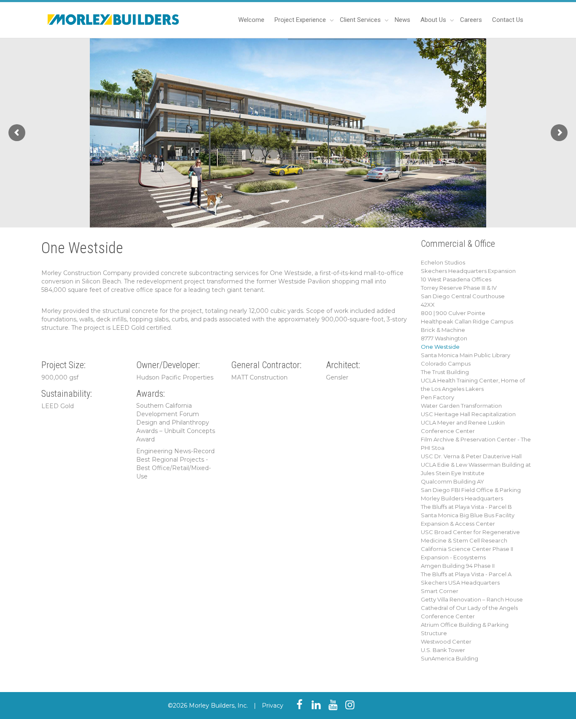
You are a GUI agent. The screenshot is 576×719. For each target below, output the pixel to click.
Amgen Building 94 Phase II (458, 565)
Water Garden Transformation (461, 405)
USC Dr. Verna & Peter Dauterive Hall (471, 456)
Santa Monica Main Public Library (465, 355)
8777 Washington (444, 338)
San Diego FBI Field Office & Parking (471, 489)
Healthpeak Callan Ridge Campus (467, 321)
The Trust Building (445, 372)
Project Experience (301, 20)
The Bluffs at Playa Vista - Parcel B (466, 506)
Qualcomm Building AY (452, 481)
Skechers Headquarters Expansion (468, 270)
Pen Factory (437, 397)
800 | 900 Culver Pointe (453, 313)
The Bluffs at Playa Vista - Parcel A (466, 574)
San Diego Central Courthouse (463, 296)
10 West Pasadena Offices (456, 279)
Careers (471, 20)
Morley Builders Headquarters (462, 498)
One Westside (440, 346)
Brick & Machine (443, 329)
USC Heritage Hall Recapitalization (468, 414)
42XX (428, 304)
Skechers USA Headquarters (460, 582)
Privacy (272, 705)
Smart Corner (439, 591)
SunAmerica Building (449, 658)
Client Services (361, 20)
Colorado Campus (446, 363)
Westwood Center (446, 641)
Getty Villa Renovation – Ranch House (472, 599)
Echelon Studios (443, 262)
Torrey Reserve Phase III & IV (459, 287)
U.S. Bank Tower (443, 650)
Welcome (251, 20)
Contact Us (507, 20)
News (402, 20)
